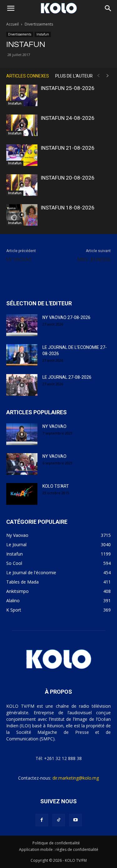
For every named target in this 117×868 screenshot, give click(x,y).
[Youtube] (75, 820)
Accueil (12, 24)
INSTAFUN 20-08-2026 (68, 178)
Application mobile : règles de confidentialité (58, 849)
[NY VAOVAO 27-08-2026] (21, 325)
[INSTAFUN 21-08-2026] (21, 155)
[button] (11, 8)
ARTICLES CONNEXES (27, 75)
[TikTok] (58, 820)
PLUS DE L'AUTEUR (74, 75)
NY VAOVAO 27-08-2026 (66, 317)
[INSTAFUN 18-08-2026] (21, 215)
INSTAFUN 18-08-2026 (68, 207)
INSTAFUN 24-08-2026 (68, 118)
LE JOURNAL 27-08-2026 (66, 377)
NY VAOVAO (19, 259)
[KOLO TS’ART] (21, 494)
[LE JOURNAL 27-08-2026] (21, 385)
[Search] (108, 8)
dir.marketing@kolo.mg (75, 778)
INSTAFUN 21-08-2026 (68, 148)
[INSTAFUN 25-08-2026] (21, 95)
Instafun (43, 34)
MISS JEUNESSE (94, 259)
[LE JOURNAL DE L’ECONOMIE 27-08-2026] (21, 355)
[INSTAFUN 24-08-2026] (21, 125)
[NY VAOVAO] (21, 434)
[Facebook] (42, 820)
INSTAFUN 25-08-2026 (68, 88)
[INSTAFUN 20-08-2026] (21, 185)
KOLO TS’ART (55, 486)
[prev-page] (98, 76)
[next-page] (108, 76)
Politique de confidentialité (56, 843)
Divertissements (39, 24)
